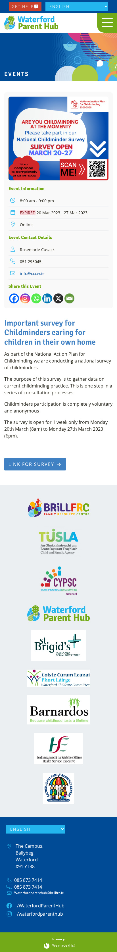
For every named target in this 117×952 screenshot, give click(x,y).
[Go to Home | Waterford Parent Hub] (32, 23)
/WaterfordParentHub (40, 906)
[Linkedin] (47, 298)
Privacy (58, 939)
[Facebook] (14, 298)
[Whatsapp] (36, 298)
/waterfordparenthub (40, 914)
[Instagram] (25, 298)
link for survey (32, 464)
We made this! (63, 945)
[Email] (69, 298)
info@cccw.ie (32, 273)
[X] (58, 298)
